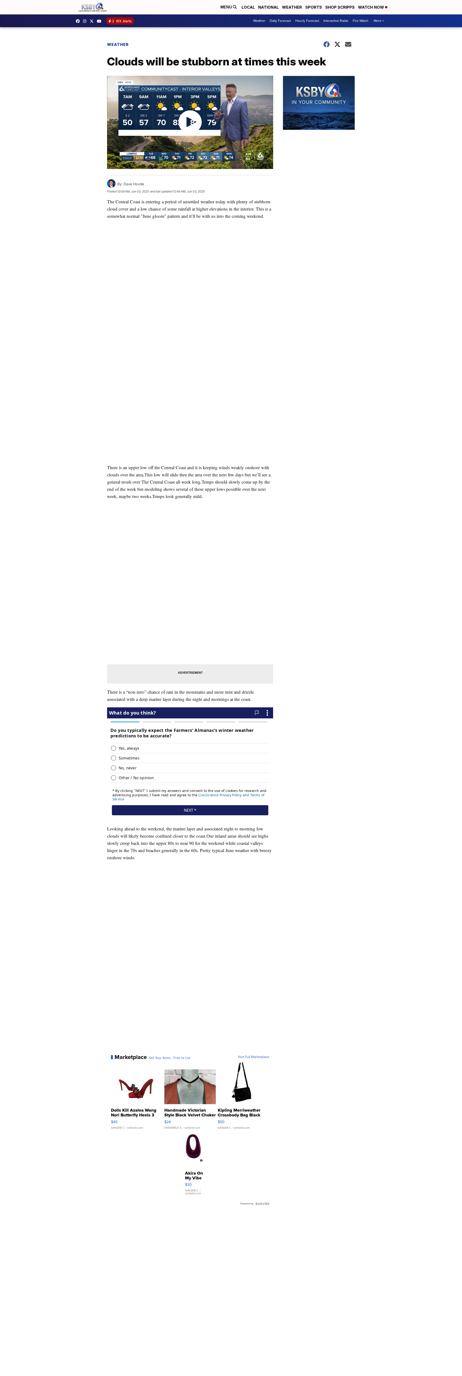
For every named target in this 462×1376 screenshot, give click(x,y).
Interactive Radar (335, 20)
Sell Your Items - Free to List (169, 1058)
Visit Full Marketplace (253, 1057)
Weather (292, 7)
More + (379, 20)
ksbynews (79, 21)
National (268, 7)
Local (248, 7)
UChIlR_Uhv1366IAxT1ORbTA (100, 21)
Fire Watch (360, 20)
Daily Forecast (280, 20)
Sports (313, 7)
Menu (226, 7)
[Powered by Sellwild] (262, 1203)
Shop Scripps (340, 7)
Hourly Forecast (307, 20)
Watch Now (371, 7)
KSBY (93, 21)
